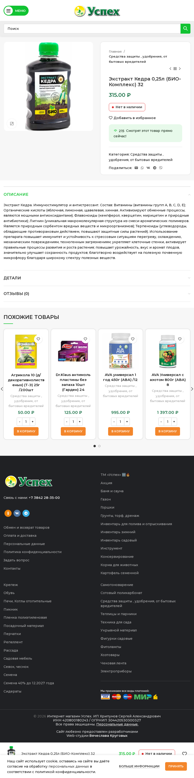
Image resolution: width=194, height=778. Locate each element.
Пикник (11, 609)
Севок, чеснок (16, 667)
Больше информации (139, 766)
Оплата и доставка (20, 535)
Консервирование (117, 556)
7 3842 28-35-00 (45, 498)
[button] (26, 431)
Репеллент (13, 642)
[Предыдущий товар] (170, 69)
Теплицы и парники (119, 614)
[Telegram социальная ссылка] (155, 168)
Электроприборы (116, 671)
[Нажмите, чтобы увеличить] (12, 123)
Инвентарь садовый (119, 540)
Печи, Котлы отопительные (28, 601)
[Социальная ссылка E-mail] (136, 168)
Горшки (107, 507)
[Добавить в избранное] (38, 339)
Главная (116, 51)
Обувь (9, 593)
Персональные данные (24, 544)
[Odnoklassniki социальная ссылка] (8, 513)
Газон (106, 499)
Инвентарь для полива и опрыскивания (136, 524)
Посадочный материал (24, 626)
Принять (176, 766)
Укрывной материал (119, 630)
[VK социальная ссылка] (148, 168)
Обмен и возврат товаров (26, 527)
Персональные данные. (117, 724)
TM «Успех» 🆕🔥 (115, 475)
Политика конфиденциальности (33, 552)
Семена (10, 675)
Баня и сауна (112, 491)
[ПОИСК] (185, 29)
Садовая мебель (18, 658)
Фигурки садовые (116, 638)
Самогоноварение (117, 585)
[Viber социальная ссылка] (161, 168)
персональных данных (68, 766)
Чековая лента (113, 663)
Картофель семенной (120, 573)
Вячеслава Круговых (108, 735)
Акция (106, 483)
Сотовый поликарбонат (121, 593)
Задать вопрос (16, 560)
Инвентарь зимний (118, 532)
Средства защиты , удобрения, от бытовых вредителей (138, 58)
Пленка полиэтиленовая (25, 617)
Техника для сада (116, 622)
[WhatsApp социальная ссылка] (142, 168)
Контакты (12, 568)
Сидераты (12, 691)
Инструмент (111, 548)
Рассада (11, 650)
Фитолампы (111, 647)
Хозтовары (110, 655)
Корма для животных (119, 565)
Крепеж (11, 585)
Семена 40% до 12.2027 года (29, 683)
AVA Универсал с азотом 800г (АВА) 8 (168, 379)
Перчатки (12, 634)
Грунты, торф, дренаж (120, 516)
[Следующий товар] (179, 69)
